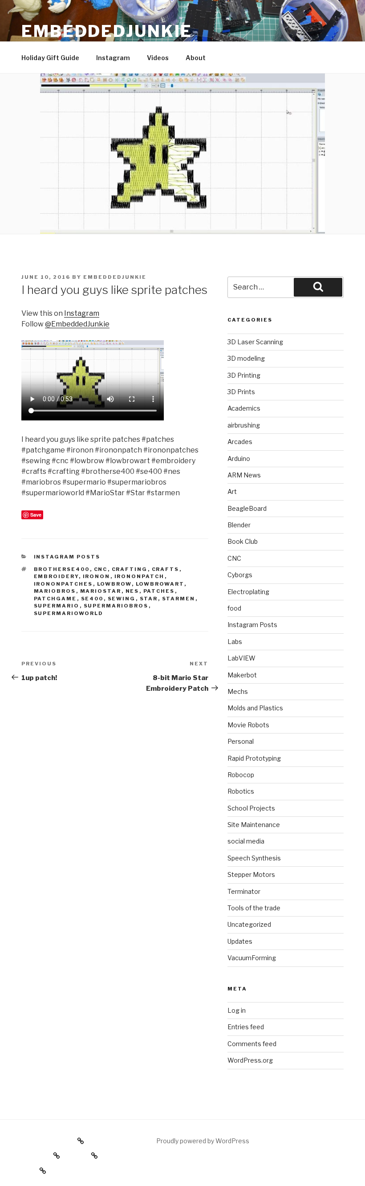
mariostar (101, 591)
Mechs (237, 691)
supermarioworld (69, 613)
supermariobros (116, 606)
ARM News (244, 475)
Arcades (239, 441)
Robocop (240, 774)
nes (132, 591)
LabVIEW (241, 658)
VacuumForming (251, 958)
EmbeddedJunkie (106, 31)
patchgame (55, 598)
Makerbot (242, 675)
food (234, 608)
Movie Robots (248, 725)
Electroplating (248, 591)
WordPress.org (250, 1060)
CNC (234, 558)
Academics (243, 408)
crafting (130, 569)
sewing (122, 598)
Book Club (242, 541)
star (149, 598)
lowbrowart (160, 584)
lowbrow (114, 584)
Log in (236, 1010)
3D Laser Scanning (255, 342)
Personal (240, 741)
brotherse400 (62, 569)
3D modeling (246, 358)
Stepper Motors (251, 874)
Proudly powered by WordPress (202, 1141)
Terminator (243, 891)
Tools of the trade (253, 908)
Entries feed (245, 1027)
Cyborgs (239, 575)
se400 (92, 598)
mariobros (55, 591)
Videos (158, 57)
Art (232, 491)
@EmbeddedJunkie (77, 324)
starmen (178, 598)
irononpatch (139, 576)
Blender (239, 525)
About (196, 57)
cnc (101, 569)
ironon (96, 576)
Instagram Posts (67, 557)
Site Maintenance (253, 824)
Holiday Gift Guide (50, 57)
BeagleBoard (247, 508)
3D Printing (243, 375)
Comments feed (251, 1043)
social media (245, 841)
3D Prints (241, 391)
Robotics (240, 791)
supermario (57, 606)
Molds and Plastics (255, 708)
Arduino (238, 458)
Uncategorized (249, 924)
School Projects (251, 808)
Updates (239, 941)
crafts (165, 569)
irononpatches (63, 584)
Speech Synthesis (254, 858)
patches (159, 591)
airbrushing (243, 425)
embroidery (56, 576)
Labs (234, 641)
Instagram (113, 57)
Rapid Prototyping (254, 758)
